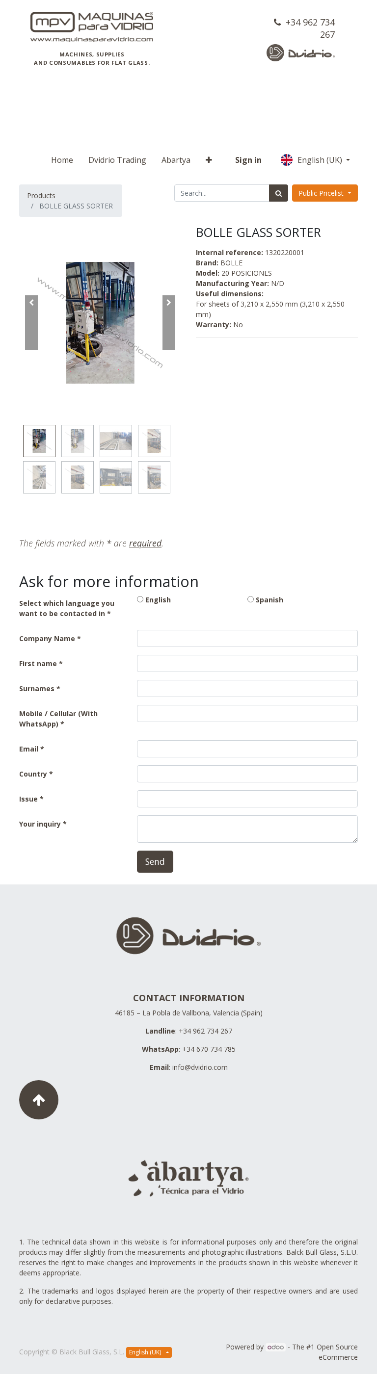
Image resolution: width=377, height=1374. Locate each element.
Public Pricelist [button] (322, 193)
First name (38, 663)
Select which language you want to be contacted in (66, 608)
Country (34, 773)
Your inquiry (40, 824)
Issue (28, 799)
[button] (209, 160)
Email (28, 748)
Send (155, 861)
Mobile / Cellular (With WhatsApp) (58, 718)
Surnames (36, 688)
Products (41, 195)
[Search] (278, 193)
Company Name (47, 638)
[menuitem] (62, 160)
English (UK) (320, 160)
